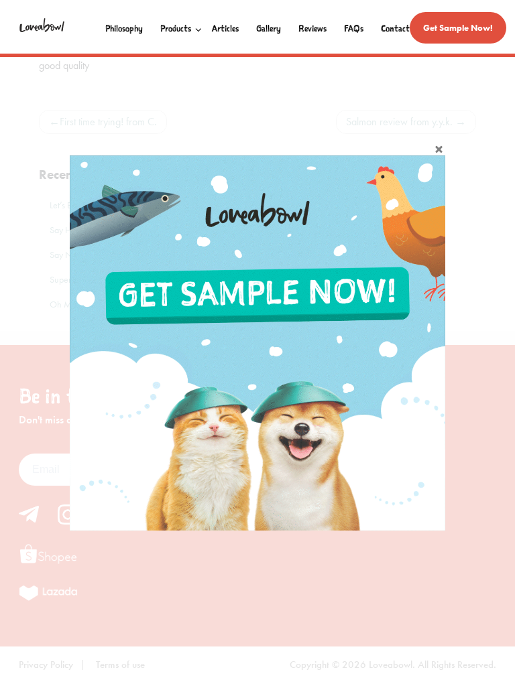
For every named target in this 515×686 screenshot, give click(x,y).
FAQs (353, 28)
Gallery (268, 28)
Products (175, 28)
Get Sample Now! (458, 27)
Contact (395, 28)
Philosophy (124, 28)
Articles (225, 28)
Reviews (312, 28)
